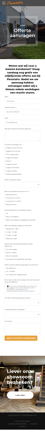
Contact (22, 426)
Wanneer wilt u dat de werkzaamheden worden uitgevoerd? (19, 245)
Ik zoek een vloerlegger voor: (13, 144)
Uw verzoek (8, 321)
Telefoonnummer (10, 107)
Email (6, 118)
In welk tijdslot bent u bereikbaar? (15, 309)
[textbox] (22, 185)
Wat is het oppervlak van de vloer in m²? (17, 191)
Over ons (33, 424)
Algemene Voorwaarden (17, 424)
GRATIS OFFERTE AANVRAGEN (21, 338)
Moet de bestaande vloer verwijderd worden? (18, 210)
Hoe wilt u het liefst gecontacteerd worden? (17, 298)
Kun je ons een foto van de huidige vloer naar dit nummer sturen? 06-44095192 (22, 281)
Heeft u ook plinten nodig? (13, 180)
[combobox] (22, 185)
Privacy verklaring (22, 421)
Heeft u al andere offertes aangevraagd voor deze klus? (21, 265)
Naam (6, 96)
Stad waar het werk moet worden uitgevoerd (18, 129)
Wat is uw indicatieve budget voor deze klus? (18, 225)
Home (22, 25)
